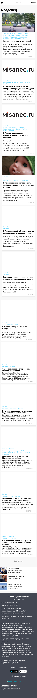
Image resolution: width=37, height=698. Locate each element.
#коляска (11, 35)
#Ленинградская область (10, 82)
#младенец (25, 35)
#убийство (6, 84)
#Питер (18, 129)
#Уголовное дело (20, 38)
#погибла (13, 409)
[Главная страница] (17, 2)
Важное (4, 449)
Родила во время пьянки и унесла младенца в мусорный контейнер (18, 278)
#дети (5, 35)
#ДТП (22, 451)
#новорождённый (8, 129)
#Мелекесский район (8, 452)
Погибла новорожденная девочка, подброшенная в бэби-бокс (17, 412)
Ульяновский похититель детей (17, 41)
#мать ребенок (7, 180)
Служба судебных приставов (10, 689)
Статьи (26, 33)
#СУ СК (12, 366)
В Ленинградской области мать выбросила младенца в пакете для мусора (18, 185)
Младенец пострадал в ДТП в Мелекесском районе (15, 457)
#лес (3, 324)
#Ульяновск (5, 454)
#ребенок (6, 38)
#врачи (5, 127)
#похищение (23, 37)
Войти (33, 2)
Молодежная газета (9, 33)
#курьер (18, 35)
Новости (19, 33)
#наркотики (13, 37)
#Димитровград (13, 451)
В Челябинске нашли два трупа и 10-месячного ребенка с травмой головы (16, 542)
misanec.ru (5, 619)
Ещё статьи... (18, 561)
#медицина (12, 127)
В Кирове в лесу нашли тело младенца (14, 328)
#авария (4, 451)
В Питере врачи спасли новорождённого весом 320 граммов (15, 135)
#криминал (6, 179)
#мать (21, 82)
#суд (12, 38)
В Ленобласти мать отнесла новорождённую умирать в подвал (18, 87)
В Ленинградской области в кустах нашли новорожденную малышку (18, 232)
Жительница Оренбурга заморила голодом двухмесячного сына (17, 499)
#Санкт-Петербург (8, 130)
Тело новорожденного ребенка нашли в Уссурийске (16, 370)
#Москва (5, 37)
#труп (16, 324)
